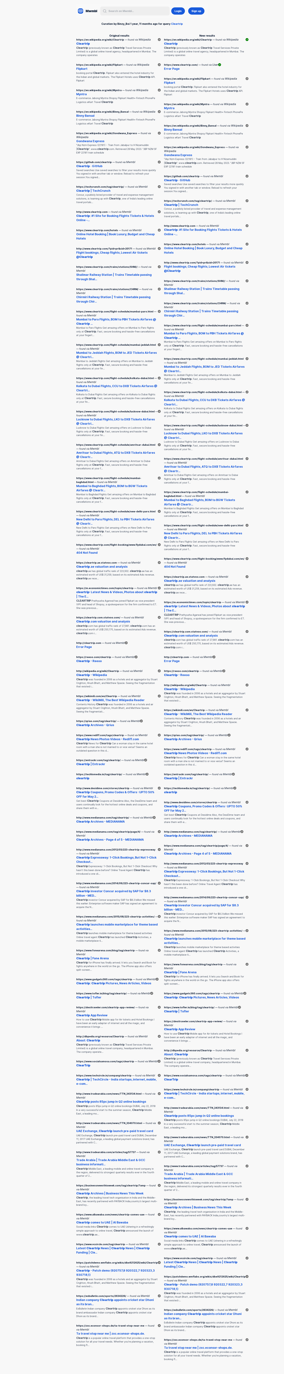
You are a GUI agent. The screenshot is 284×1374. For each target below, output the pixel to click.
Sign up (196, 11)
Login (178, 11)
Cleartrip (177, 23)
